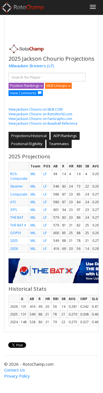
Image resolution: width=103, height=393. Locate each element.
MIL (33, 174)
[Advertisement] (52, 28)
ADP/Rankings (65, 135)
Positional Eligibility (27, 143)
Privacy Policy (17, 376)
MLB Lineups (57, 85)
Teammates (59, 143)
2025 (14, 240)
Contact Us (14, 370)
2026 (14, 248)
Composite (18, 194)
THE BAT (16, 217)
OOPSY (15, 233)
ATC (13, 202)
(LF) (50, 65)
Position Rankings (25, 85)
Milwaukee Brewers (27, 65)
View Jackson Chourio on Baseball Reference (43, 123)
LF (45, 174)
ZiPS (13, 209)
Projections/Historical (29, 135)
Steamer (16, 186)
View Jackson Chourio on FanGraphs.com (40, 118)
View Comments (23, 92)
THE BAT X (18, 225)
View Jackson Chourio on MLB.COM (36, 109)
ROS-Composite (18, 176)
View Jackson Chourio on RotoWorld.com (40, 114)
